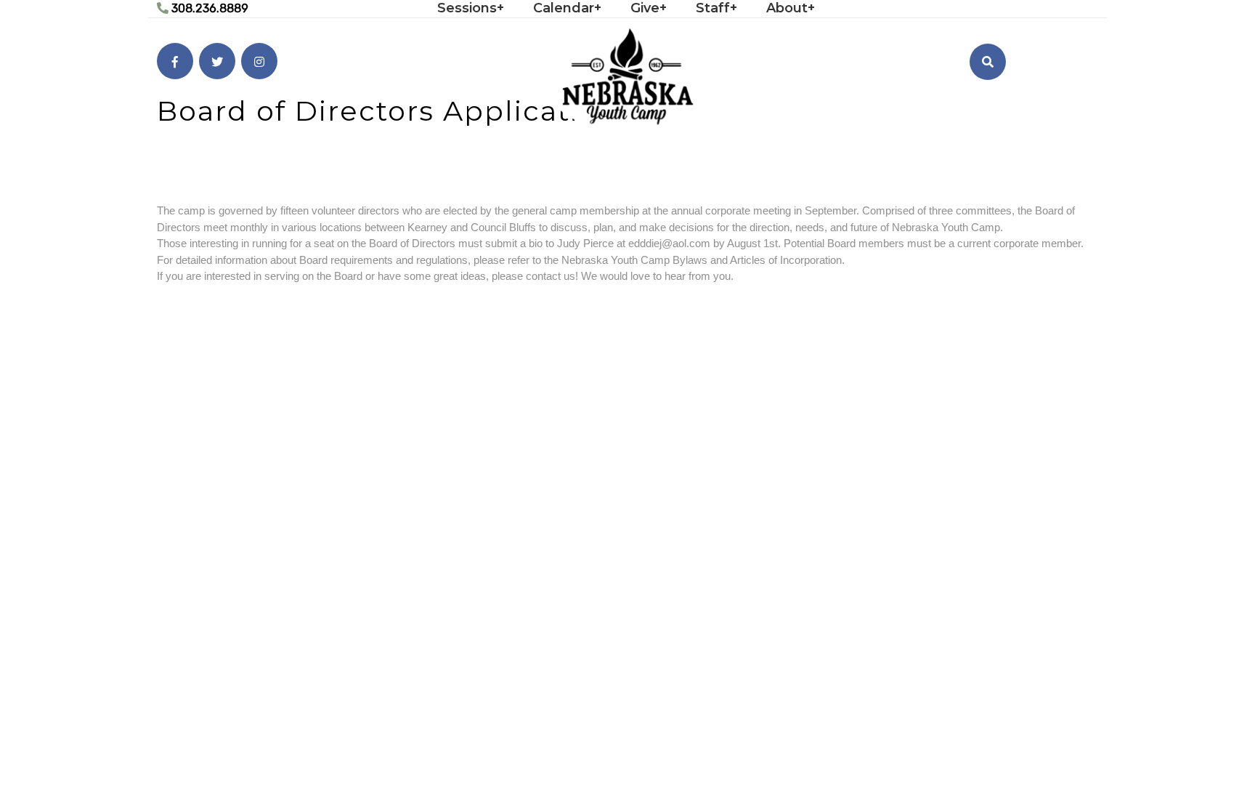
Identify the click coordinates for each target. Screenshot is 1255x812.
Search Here (978, 101)
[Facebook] (175, 61)
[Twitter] (217, 61)
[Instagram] (259, 61)
